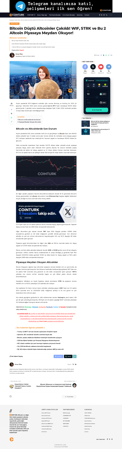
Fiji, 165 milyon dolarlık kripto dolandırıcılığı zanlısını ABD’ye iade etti (40, 349)
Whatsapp (28, 307)
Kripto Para (17, 20)
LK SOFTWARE (64, 446)
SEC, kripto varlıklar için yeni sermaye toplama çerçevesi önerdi (38, 343)
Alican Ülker (19, 54)
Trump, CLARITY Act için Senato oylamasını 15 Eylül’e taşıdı (37, 331)
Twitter (55, 307)
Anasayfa (12, 20)
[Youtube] (101, 69)
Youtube (63, 307)
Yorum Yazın (70, 396)
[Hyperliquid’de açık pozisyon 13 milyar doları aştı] (85, 132)
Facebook (49, 307)
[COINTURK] (17, 15)
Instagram (42, 307)
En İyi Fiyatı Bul (97, 110)
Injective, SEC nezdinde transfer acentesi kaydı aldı (34, 334)
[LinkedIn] (76, 364)
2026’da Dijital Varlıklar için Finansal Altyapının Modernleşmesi (38, 340)
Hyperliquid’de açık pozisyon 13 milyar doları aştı (100, 130)
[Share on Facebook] (101, 55)
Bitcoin (62, 133)
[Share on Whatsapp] (106, 55)
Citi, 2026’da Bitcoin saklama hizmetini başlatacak (34, 346)
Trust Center (43, 321)
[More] (111, 55)
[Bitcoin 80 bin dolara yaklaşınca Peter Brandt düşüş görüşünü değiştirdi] (85, 124)
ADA (49, 243)
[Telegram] (104, 15)
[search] (106, 15)
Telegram (35, 307)
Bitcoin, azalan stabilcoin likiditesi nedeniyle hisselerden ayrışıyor (39, 337)
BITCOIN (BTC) (94, 126)
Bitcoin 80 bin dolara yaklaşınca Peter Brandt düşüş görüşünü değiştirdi (100, 123)
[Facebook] (100, 15)
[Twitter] (102, 15)
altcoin (34, 196)
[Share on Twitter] (103, 55)
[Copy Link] (109, 55)
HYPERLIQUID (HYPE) (96, 132)
